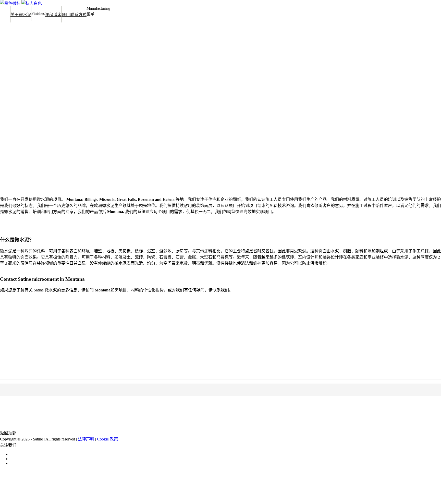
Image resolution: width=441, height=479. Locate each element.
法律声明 (86, 439)
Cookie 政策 (107, 439)
